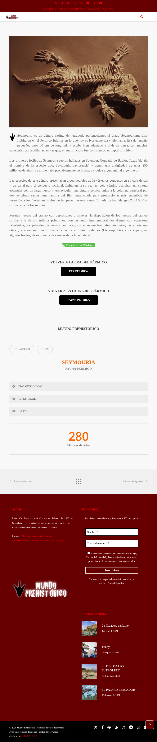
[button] (149, 17)
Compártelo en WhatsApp (80, 245)
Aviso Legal (130, 553)
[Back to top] (150, 724)
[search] (142, 16)
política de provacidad (48, 732)
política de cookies (28, 732)
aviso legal (14, 732)
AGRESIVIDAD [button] (27, 398)
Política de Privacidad (96, 557)
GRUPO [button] (22, 411)
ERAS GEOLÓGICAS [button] (30, 386)
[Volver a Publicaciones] (78, 480)
